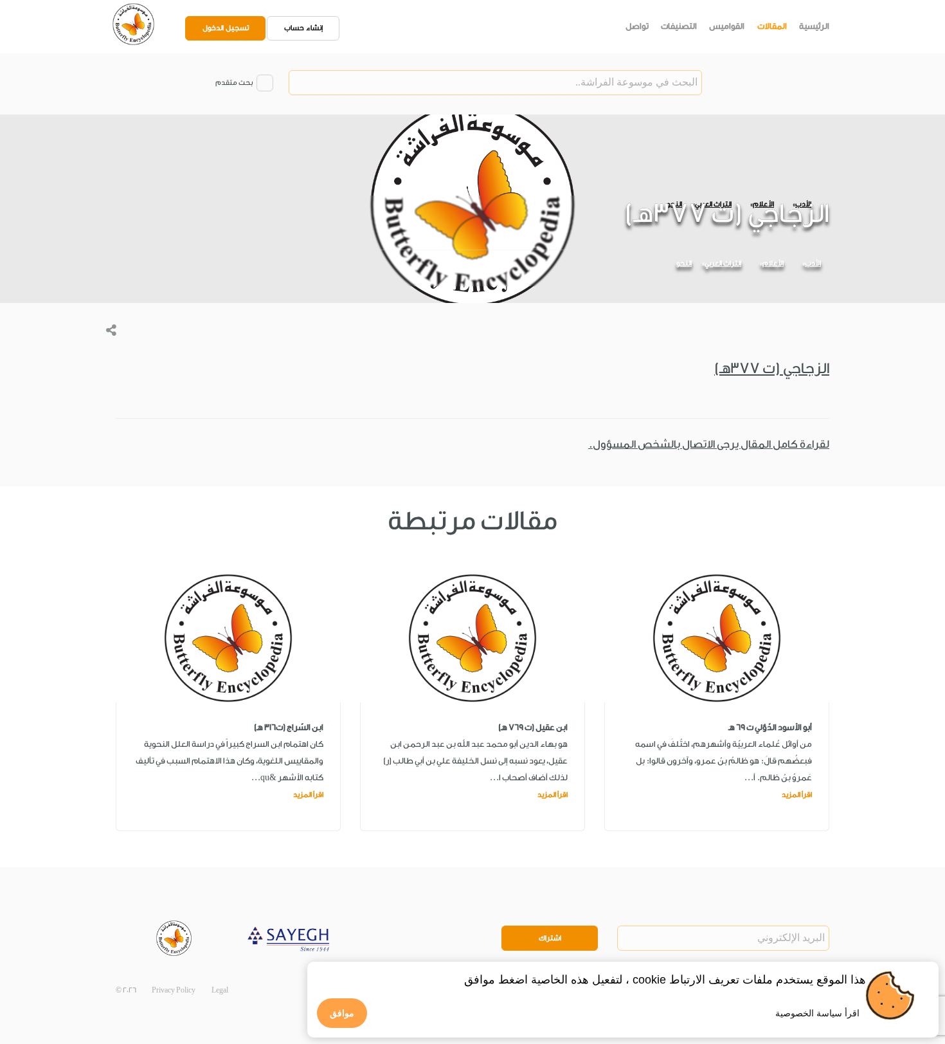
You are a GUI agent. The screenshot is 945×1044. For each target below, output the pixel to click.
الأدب (813, 263)
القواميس (726, 26)
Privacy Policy (173, 990)
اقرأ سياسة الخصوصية (817, 1013)
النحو (684, 263)
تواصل (637, 26)
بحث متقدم (234, 82)
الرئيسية (814, 26)
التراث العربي (723, 263)
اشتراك (550, 938)
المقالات (772, 26)
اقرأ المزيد (797, 795)
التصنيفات (679, 26)
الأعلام (773, 263)
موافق (342, 1013)
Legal (220, 990)
